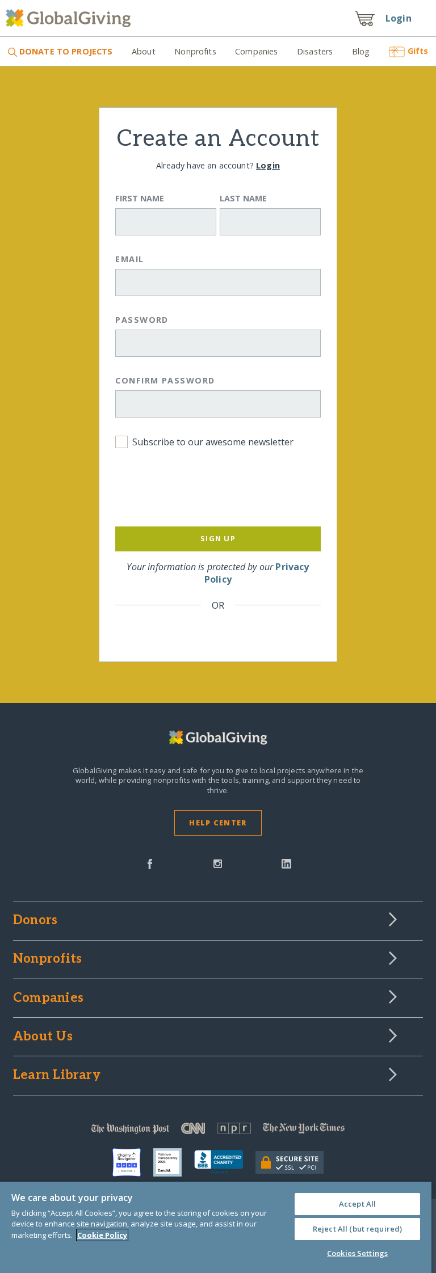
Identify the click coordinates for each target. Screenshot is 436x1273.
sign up (218, 538)
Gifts (418, 50)
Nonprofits (195, 51)
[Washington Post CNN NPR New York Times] (218, 1131)
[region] (215, 1227)
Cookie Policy (102, 1235)
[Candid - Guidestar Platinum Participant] (173, 1162)
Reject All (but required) (357, 1229)
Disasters (315, 51)
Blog (361, 51)
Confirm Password (165, 380)
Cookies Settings (357, 1253)
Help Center (217, 822)
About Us (43, 1037)
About (143, 51)
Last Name (243, 198)
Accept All (357, 1204)
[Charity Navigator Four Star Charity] (132, 1162)
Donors (35, 920)
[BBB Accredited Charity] (224, 1162)
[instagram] (217, 863)
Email (129, 259)
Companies (256, 51)
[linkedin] (286, 863)
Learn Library (56, 1075)
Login (398, 18)
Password (142, 319)
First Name (139, 198)
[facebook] (150, 863)
